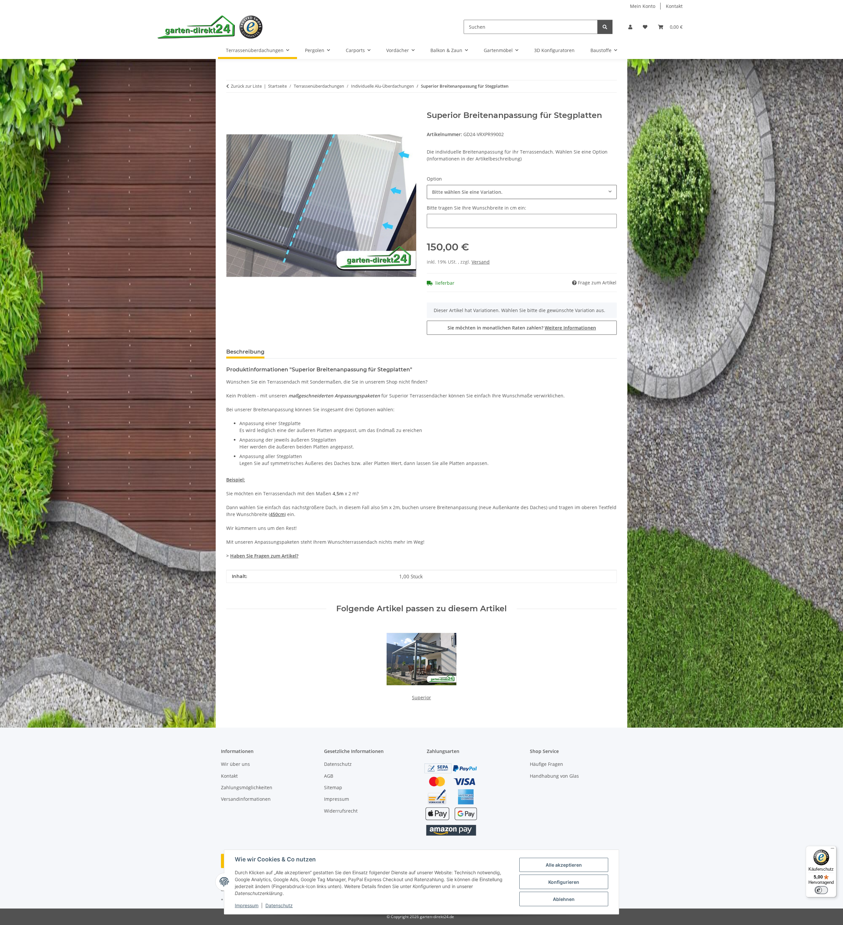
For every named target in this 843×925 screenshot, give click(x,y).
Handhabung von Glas (554, 776)
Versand (481, 262)
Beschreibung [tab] (245, 352)
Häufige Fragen (546, 764)
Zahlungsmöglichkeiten (246, 787)
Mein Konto (642, 6)
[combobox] (522, 192)
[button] (630, 26)
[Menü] (832, 850)
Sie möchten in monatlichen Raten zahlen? (522, 328)
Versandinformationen (246, 799)
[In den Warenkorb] (231, 107)
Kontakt (674, 6)
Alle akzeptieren (564, 865)
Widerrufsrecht (341, 811)
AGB (328, 776)
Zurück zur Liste (246, 86)
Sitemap (333, 787)
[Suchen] (604, 27)
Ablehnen (564, 899)
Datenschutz (279, 905)
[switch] (821, 890)
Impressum (246, 905)
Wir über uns (235, 764)
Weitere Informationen (570, 328)
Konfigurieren (563, 882)
